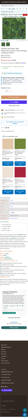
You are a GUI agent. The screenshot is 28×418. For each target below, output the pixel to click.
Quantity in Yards (5, 88)
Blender (12, 212)
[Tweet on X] (4, 127)
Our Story (3, 351)
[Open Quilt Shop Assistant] (25, 415)
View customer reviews (9, 313)
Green (11, 206)
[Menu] (1, 8)
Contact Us (4, 356)
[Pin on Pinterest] (8, 127)
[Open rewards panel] (25, 410)
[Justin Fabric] (10, 8)
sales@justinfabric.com (7, 371)
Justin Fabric (7, 411)
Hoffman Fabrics (7, 57)
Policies (3, 358)
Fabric (11, 200)
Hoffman (13, 203)
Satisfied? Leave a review (7, 383)
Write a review (14, 327)
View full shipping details (7, 131)
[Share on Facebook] (6, 127)
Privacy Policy (4, 360)
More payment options (14, 105)
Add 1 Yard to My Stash (8, 163)
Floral (12, 209)
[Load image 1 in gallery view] (14, 27)
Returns (3, 349)
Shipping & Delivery (6, 347)
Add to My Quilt (14, 97)
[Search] (4, 8)
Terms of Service (5, 363)
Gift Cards (3, 354)
